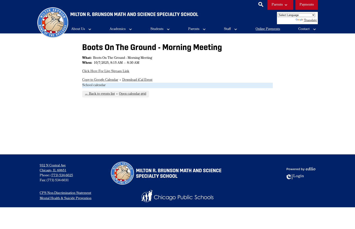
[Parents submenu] (197, 29)
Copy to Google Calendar (100, 80)
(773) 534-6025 (62, 175)
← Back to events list (100, 94)
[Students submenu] (160, 29)
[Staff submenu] (230, 29)
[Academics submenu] (121, 29)
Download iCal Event (137, 80)
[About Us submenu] (81, 29)
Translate (310, 20)
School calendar (94, 85)
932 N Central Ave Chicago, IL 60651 (53, 168)
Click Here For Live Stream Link (105, 71)
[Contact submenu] (307, 29)
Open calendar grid (132, 94)
